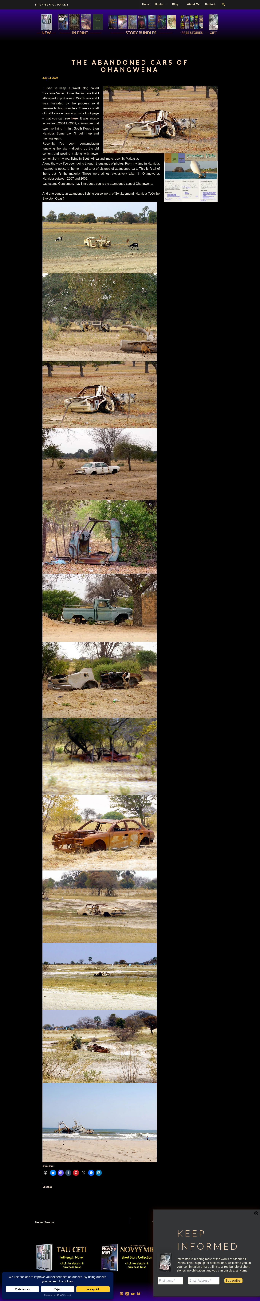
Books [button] (159, 4)
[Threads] (127, 1293)
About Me (193, 4)
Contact (210, 4)
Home (146, 4)
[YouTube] (133, 1293)
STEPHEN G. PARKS (52, 4)
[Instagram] (121, 1293)
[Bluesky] (138, 1293)
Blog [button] (175, 4)
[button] (165, 4)
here (74, 118)
